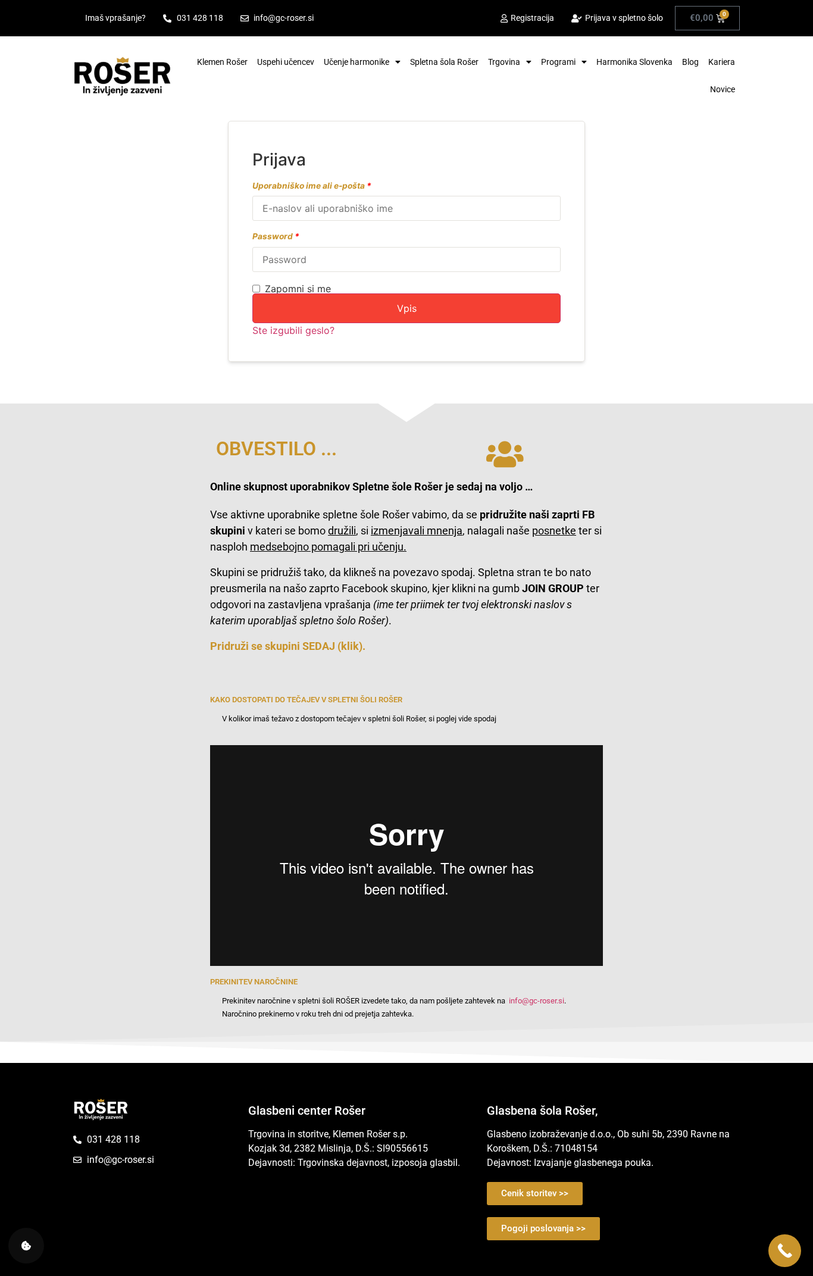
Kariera (721, 62)
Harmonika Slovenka (634, 62)
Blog (690, 62)
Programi (558, 62)
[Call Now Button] (784, 1250)
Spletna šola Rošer (444, 62)
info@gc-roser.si (536, 1000)
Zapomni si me (298, 288)
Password (275, 237)
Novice (722, 89)
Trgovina (504, 62)
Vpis (407, 308)
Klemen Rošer (222, 62)
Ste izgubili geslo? (293, 330)
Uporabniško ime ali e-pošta (311, 186)
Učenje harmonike (356, 62)
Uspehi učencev (285, 62)
